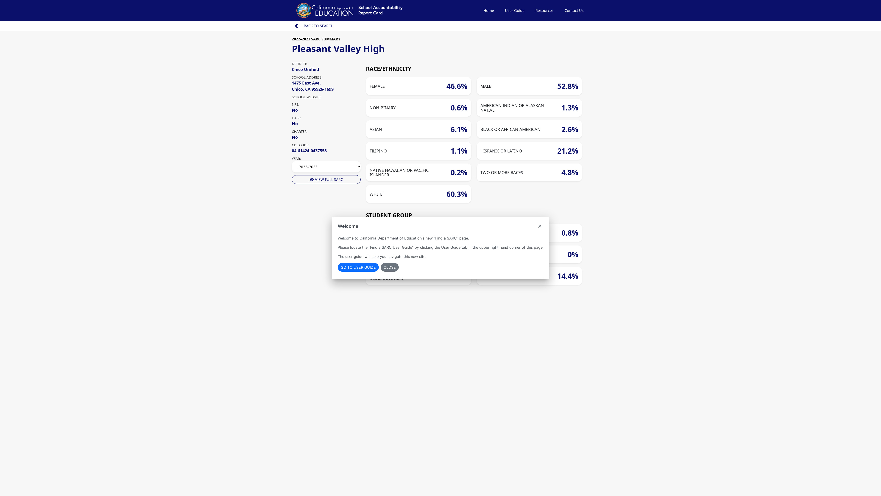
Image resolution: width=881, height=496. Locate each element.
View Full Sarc (328, 179)
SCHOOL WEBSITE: (306, 97)
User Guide (514, 10)
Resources (544, 10)
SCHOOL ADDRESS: (307, 77)
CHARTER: (299, 131)
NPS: (295, 104)
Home (488, 10)
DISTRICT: (299, 63)
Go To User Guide (358, 267)
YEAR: (296, 158)
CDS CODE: (300, 145)
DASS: (296, 118)
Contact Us (574, 10)
